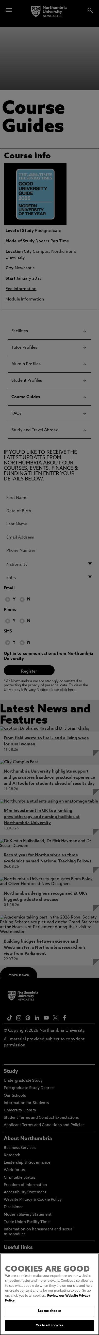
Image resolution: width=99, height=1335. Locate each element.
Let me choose (49, 1311)
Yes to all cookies (49, 1325)
